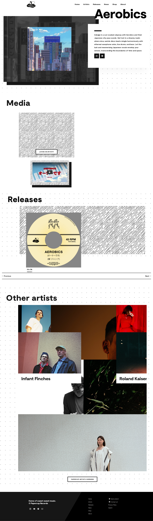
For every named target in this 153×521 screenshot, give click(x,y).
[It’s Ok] (53, 240)
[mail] (42, 504)
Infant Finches (35, 378)
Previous (7, 276)
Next (147, 276)
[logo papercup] (31, 2)
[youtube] (34, 504)
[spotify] (102, 56)
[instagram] (96, 56)
